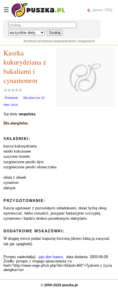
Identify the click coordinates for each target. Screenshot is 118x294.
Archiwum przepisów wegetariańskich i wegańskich (59, 41)
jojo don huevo (51, 257)
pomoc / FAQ (102, 10)
